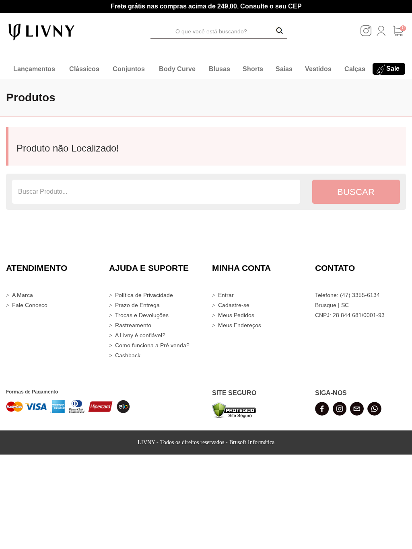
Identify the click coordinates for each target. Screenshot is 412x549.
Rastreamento (133, 325)
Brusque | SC (332, 305)
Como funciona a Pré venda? (152, 345)
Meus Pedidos (236, 315)
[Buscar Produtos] (279, 31)
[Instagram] (365, 34)
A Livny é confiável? (140, 335)
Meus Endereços (239, 325)
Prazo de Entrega (137, 305)
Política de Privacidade (144, 295)
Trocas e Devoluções (142, 315)
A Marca (22, 295)
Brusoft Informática (251, 442)
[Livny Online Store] (41, 31)
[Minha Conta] (381, 34)
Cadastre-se (233, 305)
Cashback (127, 355)
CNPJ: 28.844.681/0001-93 (350, 315)
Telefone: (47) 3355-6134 (347, 295)
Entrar (226, 295)
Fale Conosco (29, 305)
